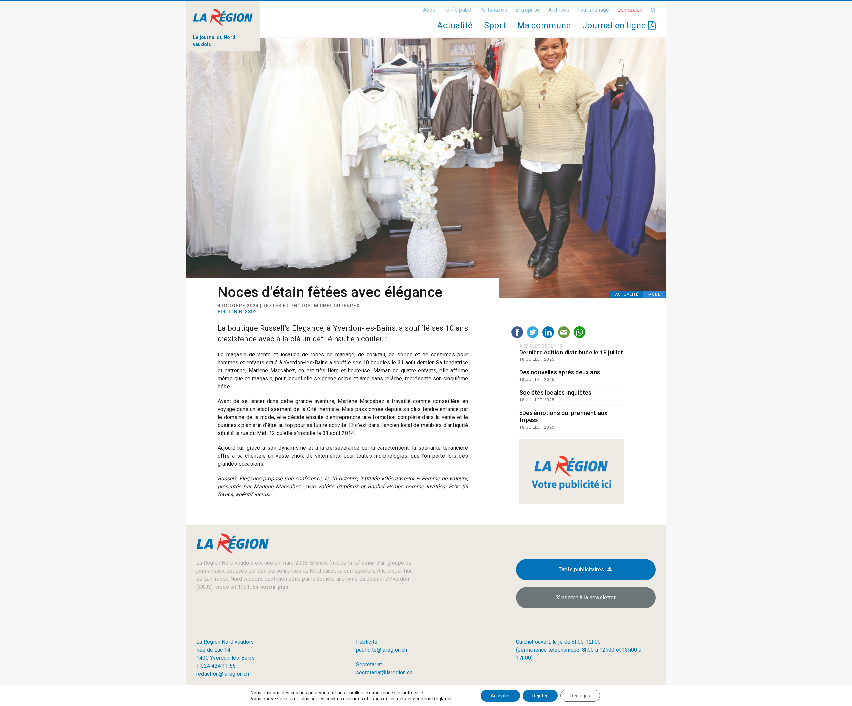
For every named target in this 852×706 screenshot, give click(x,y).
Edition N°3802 (237, 311)
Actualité (454, 25)
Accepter (500, 695)
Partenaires (493, 10)
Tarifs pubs (457, 10)
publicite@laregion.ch (381, 650)
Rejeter (540, 695)
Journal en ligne (615, 25)
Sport (495, 25)
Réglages (442, 698)
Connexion (630, 10)
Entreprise (527, 10)
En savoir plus (269, 587)
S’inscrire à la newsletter (586, 597)
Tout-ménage (593, 10)
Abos (429, 10)
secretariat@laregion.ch (384, 672)
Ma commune (544, 25)
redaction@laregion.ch (222, 674)
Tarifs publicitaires (581, 569)
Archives (558, 10)
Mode (654, 294)
